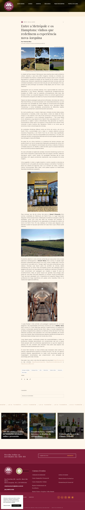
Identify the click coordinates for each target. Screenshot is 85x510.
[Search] (69, 6)
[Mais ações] (63, 22)
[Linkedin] (62, 497)
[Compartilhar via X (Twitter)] (24, 379)
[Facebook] (58, 497)
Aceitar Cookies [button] (16, 505)
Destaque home (35, 370)
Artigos (22, 375)
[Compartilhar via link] (30, 379)
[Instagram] (65, 497)
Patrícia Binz (45, 370)
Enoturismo (60, 370)
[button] (38, 3)
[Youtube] (69, 497)
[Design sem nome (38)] (72, 497)
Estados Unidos (53, 370)
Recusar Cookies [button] (7, 505)
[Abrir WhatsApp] (82, 507)
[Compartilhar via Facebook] (21, 379)
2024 (40, 370)
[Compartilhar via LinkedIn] (27, 379)
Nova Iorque (24, 372)
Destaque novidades (26, 370)
